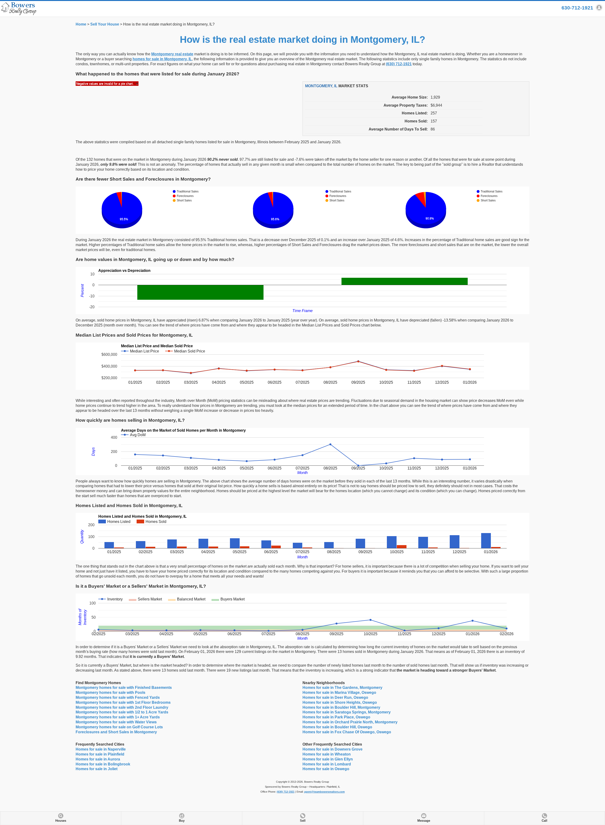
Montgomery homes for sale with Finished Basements (124, 688)
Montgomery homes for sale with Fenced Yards (118, 697)
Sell (303, 820)
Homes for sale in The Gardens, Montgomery (342, 688)
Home (81, 24)
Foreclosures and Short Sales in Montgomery (116, 732)
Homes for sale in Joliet (96, 769)
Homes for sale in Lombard (326, 764)
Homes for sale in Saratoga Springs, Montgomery (346, 712)
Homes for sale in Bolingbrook (103, 764)
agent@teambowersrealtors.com (324, 791)
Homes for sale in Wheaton (326, 754)
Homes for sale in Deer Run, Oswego (335, 697)
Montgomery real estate (172, 54)
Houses (60, 820)
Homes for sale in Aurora (98, 759)
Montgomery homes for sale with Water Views (116, 722)
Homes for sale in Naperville (101, 749)
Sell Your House (104, 24)
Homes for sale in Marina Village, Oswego (339, 692)
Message (423, 820)
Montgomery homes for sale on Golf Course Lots (119, 727)
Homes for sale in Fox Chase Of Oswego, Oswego (346, 732)
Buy (182, 820)
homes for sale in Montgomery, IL (162, 59)
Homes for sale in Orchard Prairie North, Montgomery (350, 722)
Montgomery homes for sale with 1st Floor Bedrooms (123, 702)
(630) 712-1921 (399, 64)
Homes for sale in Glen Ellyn (327, 759)
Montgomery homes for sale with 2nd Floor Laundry (122, 707)
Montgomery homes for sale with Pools (110, 692)
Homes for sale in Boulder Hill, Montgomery (341, 707)
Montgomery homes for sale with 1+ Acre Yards (118, 717)
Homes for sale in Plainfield (100, 754)
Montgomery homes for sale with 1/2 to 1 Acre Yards (122, 712)
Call (544, 820)
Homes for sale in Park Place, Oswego (336, 717)
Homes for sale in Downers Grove (332, 749)
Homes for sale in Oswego (325, 769)
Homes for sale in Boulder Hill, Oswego (337, 727)
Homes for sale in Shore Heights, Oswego (339, 702)
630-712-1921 (577, 7)
